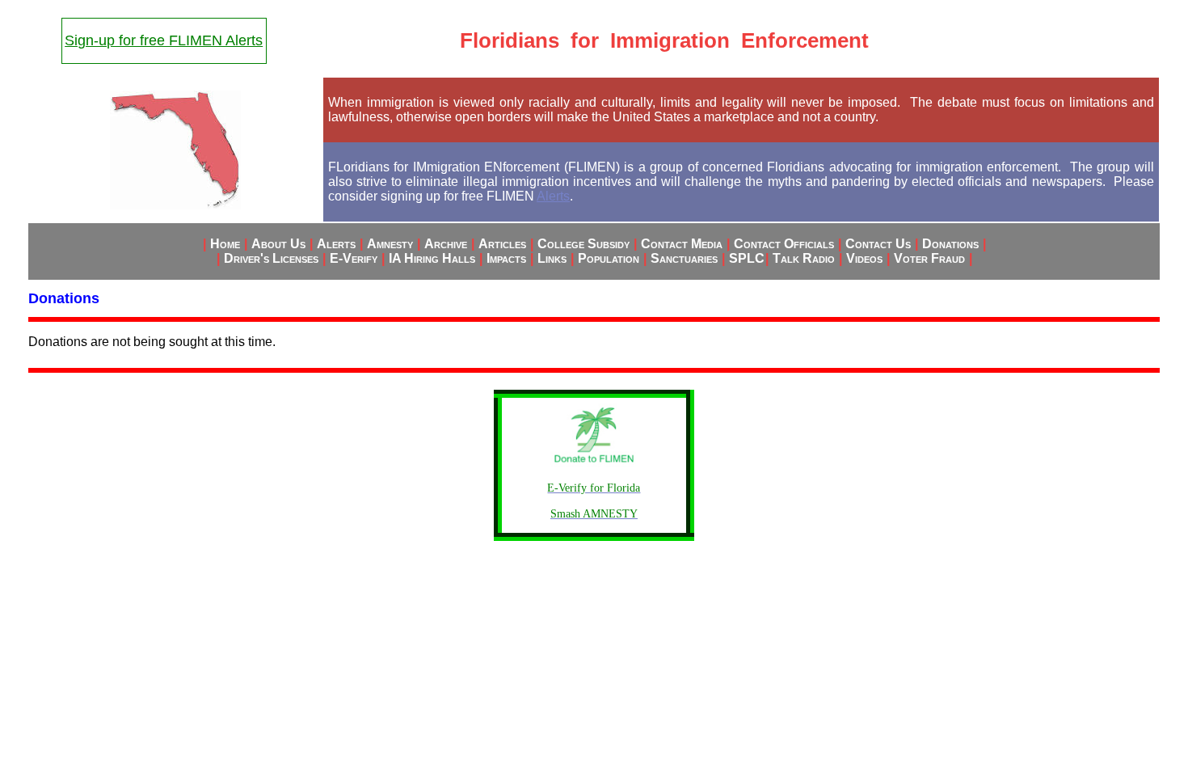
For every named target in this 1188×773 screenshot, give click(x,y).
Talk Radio (804, 258)
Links (552, 258)
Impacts (506, 258)
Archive (445, 244)
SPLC (747, 258)
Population (608, 258)
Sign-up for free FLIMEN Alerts (164, 40)
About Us (278, 244)
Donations (950, 244)
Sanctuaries (684, 258)
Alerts (553, 196)
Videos (864, 258)
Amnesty (390, 244)
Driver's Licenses (271, 258)
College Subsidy (583, 244)
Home (225, 244)
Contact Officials (784, 244)
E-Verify (353, 258)
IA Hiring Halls (432, 258)
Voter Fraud (929, 258)
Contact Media (681, 244)
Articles (502, 244)
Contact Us (878, 244)
